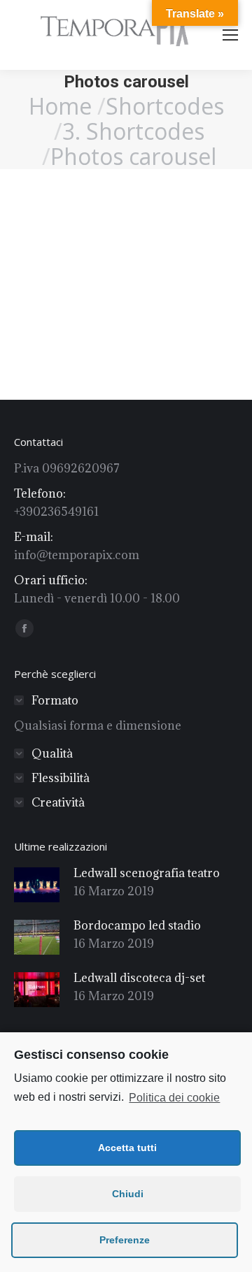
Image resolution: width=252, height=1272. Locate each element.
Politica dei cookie (174, 1098)
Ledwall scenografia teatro (147, 873)
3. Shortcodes (133, 131)
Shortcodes (165, 106)
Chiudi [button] (128, 1193)
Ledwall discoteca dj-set (139, 977)
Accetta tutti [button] (127, 1147)
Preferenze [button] (124, 1239)
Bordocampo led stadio (137, 925)
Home (60, 106)
